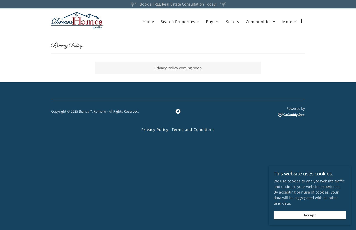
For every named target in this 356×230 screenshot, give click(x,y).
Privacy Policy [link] (154, 129)
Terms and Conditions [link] (193, 129)
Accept (310, 215)
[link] (77, 20)
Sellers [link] (232, 21)
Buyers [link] (212, 21)
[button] (180, 21)
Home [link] (148, 21)
